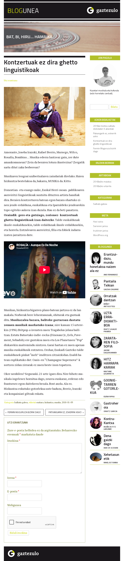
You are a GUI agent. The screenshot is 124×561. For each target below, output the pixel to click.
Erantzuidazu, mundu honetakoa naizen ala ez (104, 264)
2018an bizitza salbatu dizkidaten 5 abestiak (104, 127)
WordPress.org (100, 235)
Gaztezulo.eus (97, 10)
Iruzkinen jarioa (100, 230)
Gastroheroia (111, 407)
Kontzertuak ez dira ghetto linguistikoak (102, 142)
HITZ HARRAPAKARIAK (111, 366)
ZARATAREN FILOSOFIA (111, 345)
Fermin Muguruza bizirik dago (23, 412)
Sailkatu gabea (21, 402)
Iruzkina (13, 441)
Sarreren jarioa (100, 226)
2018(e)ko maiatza (102, 181)
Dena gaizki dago (111, 441)
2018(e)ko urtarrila (102, 186)
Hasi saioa (98, 221)
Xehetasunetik (111, 458)
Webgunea (14, 505)
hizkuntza (49, 402)
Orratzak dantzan (110, 300)
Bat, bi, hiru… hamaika (29, 36)
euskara (40, 402)
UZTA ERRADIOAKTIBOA (111, 321)
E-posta (13, 491)
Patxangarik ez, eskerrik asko (66, 412)
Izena (11, 478)
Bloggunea (39, 10)
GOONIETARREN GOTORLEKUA (104, 388)
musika (57, 402)
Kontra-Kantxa (110, 423)
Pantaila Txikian (111, 285)
